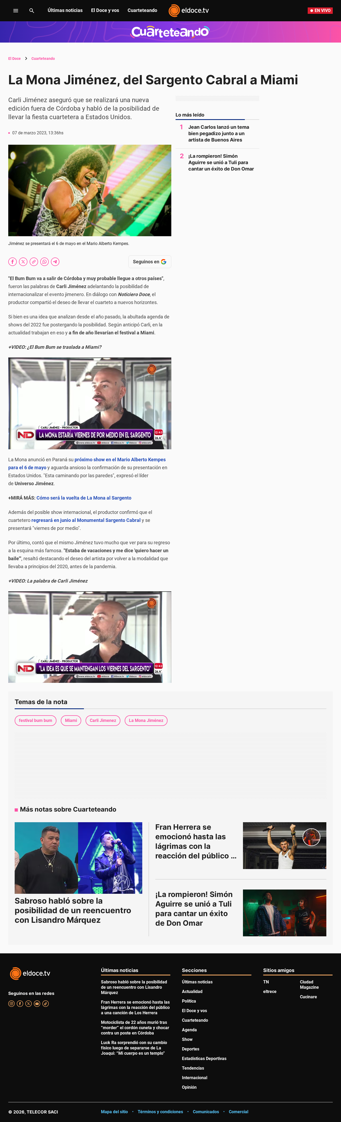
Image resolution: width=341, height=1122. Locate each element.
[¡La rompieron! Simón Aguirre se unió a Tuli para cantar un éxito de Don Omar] (285, 913)
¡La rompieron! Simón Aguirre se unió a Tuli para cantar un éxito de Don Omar (221, 162)
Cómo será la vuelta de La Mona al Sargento (83, 498)
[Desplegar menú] (11, 10)
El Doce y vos (105, 10)
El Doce (14, 58)
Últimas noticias (65, 10)
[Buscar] (31, 10)
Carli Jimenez (103, 720)
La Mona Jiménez (146, 720)
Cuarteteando (142, 10)
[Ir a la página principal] (188, 10)
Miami (71, 720)
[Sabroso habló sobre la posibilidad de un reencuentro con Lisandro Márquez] (78, 858)
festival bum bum (35, 720)
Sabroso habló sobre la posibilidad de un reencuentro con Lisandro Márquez (73, 910)
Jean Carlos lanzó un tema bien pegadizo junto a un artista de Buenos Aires (218, 133)
